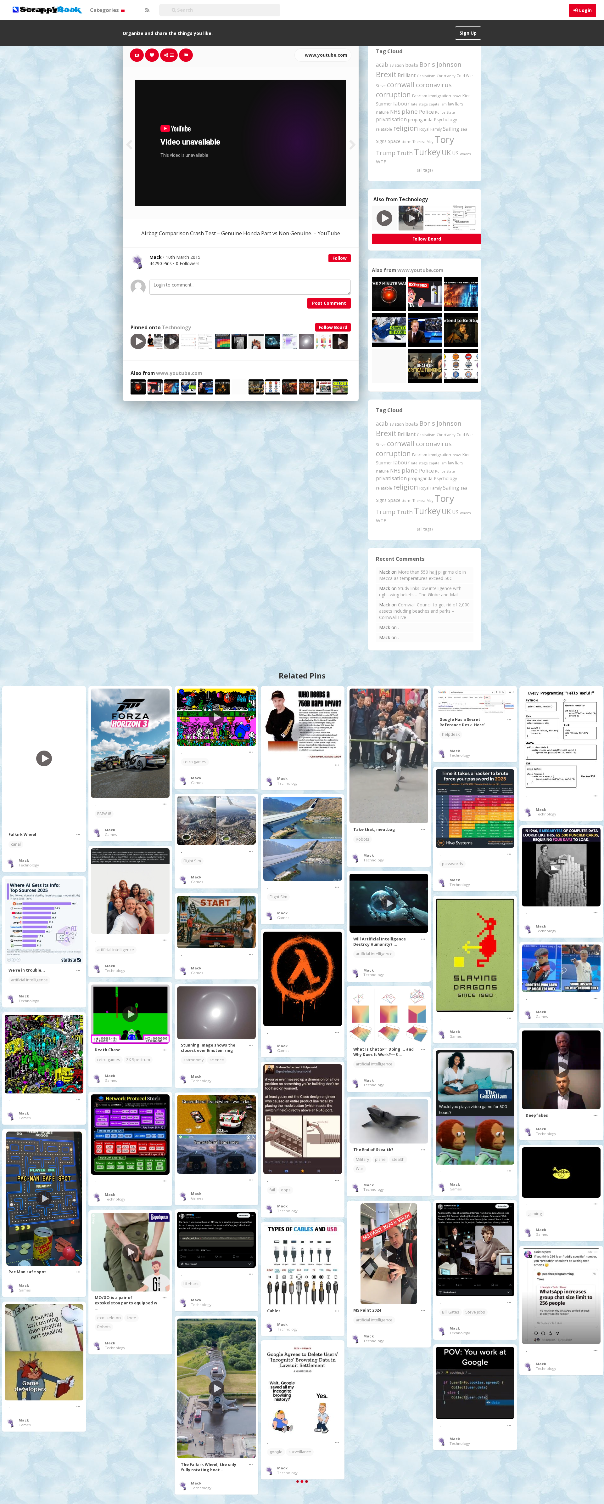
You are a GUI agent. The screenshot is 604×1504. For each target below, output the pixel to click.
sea (464, 129)
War (359, 1168)
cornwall (401, 84)
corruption (393, 94)
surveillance (299, 1452)
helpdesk (451, 734)
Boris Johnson (440, 64)
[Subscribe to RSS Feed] (146, 10)
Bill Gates (450, 1312)
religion (405, 128)
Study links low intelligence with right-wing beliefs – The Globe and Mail (420, 591)
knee (131, 1317)
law (451, 104)
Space (394, 141)
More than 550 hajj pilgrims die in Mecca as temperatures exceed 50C (422, 575)
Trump (385, 153)
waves (465, 153)
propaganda (420, 119)
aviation (396, 65)
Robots (362, 839)
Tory (444, 139)
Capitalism (426, 75)
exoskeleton (109, 1317)
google (276, 1452)
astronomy (193, 1060)
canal (16, 844)
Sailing (451, 128)
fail (272, 1190)
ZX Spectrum (138, 1059)
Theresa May (423, 141)
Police (426, 111)
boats (411, 64)
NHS (395, 111)
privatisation (391, 119)
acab (382, 64)
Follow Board (333, 327)
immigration (439, 96)
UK (446, 152)
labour (401, 103)
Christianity (446, 75)
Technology (176, 327)
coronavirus (434, 84)
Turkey (427, 152)
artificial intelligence (115, 949)
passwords (452, 863)
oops (286, 1190)
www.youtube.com (325, 55)
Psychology (445, 119)
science (217, 1060)
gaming (535, 1213)
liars (459, 104)
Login (585, 10)
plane (410, 111)
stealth (398, 1159)
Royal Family (430, 129)
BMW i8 (104, 813)
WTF (381, 161)
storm (406, 141)
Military (362, 1159)
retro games (194, 761)
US (455, 153)
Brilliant (407, 75)
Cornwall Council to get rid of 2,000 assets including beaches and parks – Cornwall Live (424, 611)
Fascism (419, 96)
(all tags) (425, 170)
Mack (24, 860)
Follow (340, 258)
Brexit (386, 74)
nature (382, 112)
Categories (105, 10)
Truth (405, 153)
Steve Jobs (475, 1312)
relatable (384, 129)
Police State (445, 112)
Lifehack (191, 1283)
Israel (456, 96)
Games (111, 834)
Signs (381, 141)
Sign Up (468, 33)
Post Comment (329, 303)
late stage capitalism (429, 104)
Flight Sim (192, 861)
